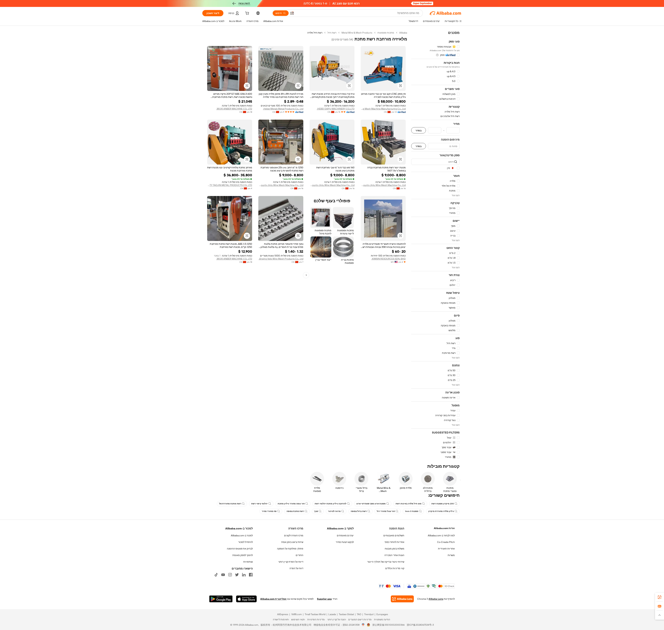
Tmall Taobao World (315, 614)
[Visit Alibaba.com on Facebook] (251, 575)
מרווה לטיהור (334, 511)
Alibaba (403, 32)
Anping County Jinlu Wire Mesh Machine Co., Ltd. (383, 185)
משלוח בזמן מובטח (394, 548)
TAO (359, 614)
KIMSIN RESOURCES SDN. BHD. (388, 258)
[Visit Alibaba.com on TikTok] (216, 575)
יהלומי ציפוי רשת (259, 503)
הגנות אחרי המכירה (394, 555)
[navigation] (435, 245)
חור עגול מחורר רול (386, 511)
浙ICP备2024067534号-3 (420, 624)
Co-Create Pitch (446, 542)
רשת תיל (332, 32)
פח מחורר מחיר (269, 511)
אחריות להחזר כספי (394, 542)
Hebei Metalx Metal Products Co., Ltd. (283, 108)
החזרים (299, 555)
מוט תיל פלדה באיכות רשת (408, 503)
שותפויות (248, 561)
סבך (316, 511)
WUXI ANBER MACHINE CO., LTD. (234, 108)
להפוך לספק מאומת (242, 555)
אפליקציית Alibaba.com (273, 599)
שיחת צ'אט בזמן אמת (292, 542)
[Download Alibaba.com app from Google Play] (221, 598)
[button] (292, 13)
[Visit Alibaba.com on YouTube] (223, 575)
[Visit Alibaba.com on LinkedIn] (244, 575)
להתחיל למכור (245, 542)
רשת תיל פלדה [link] (314, 32)
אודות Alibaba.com (444, 528)
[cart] (246, 13)
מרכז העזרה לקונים (293, 535)
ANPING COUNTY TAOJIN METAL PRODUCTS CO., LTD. (229, 185)
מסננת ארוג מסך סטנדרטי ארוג (371, 503)
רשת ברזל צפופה (359, 511)
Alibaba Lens (436, 599)
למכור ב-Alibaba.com (242, 535)
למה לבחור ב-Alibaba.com (441, 535)
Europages (382, 614)
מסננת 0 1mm (411, 511)
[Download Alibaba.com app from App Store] (246, 598)
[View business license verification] (363, 625)
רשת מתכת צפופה (295, 511)
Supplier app (324, 599)
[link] (659, 597)
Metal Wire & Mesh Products (357, 32)
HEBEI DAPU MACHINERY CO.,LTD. (335, 108)
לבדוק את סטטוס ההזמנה (240, 548)
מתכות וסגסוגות (385, 32)
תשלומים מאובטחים (393, 535)
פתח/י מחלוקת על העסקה (290, 548)
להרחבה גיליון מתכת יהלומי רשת (330, 503)
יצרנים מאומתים (345, 535)
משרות (451, 555)
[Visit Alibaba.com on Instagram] (230, 575)
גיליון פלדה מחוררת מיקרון (441, 511)
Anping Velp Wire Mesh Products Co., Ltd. (281, 258)
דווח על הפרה (296, 568)
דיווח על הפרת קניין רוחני (290, 561)
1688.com (296, 614)
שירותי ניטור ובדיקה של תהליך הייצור (385, 561)
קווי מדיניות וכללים (394, 568)
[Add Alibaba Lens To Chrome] (402, 598)
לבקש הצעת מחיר (345, 542)
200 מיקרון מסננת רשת (442, 503)
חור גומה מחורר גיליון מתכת (291, 503)
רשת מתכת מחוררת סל (230, 503)
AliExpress (282, 614)
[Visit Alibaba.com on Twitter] (237, 575)
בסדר (419, 130)
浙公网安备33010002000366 (388, 624)
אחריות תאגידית (446, 548)
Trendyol (369, 614)
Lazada (332, 614)
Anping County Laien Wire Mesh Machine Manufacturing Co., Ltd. (383, 108)
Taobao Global (346, 614)
